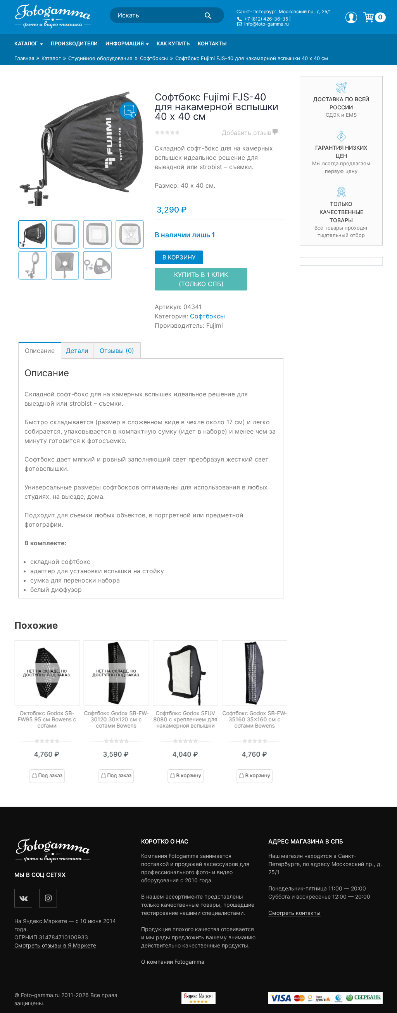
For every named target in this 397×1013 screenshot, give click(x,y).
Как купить (173, 43)
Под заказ (50, 775)
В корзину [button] (188, 775)
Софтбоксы (154, 58)
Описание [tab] (40, 350)
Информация (124, 43)
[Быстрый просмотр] (185, 673)
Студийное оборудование (100, 58)
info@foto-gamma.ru (266, 24)
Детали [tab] (77, 350)
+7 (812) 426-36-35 (266, 19)
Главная (24, 58)
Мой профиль (351, 17)
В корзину (178, 257)
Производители (74, 43)
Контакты (212, 43)
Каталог (26, 43)
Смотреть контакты (294, 912)
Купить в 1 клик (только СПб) (201, 279)
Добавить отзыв (246, 133)
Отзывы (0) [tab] (117, 350)
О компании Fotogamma (172, 961)
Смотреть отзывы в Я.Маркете (55, 945)
